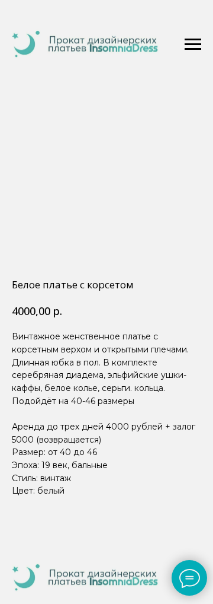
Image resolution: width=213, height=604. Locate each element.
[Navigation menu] (193, 44)
